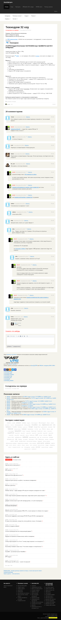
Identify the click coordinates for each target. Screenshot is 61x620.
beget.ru (28, 423)
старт (38, 591)
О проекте (34, 585)
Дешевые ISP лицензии (51, 599)
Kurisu (12, 316)
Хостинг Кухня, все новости (23, 593)
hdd (54, 427)
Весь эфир (7, 565)
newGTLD (11, 433)
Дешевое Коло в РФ (50, 603)
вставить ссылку (22, 336)
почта (31, 445)
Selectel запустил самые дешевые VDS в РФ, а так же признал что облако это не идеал (26, 511)
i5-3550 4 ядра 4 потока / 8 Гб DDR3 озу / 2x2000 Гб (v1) (42, 404)
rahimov (12, 203)
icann (40, 429)
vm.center (25, 439)
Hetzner (41, 365)
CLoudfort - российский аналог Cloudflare (15, 551)
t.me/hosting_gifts (8, 373)
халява (33, 447)
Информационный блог (37, 587)
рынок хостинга (41, 445)
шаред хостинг (27, 449)
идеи (7, 445)
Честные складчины (50, 600)
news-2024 (16, 435)
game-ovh (25, 427)
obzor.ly (27, 435)
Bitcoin (48, 423)
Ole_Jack (13, 163)
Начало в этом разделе (17, 401)
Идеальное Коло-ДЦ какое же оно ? (14, 475)
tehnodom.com (10, 439)
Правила (33, 591)
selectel (25, 437)
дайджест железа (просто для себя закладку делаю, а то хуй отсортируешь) (23, 500)
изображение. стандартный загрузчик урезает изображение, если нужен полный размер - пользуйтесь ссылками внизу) (20, 336)
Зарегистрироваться (8, 585)
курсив (10, 336)
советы (9, 447)
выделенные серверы (23, 443)
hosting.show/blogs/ (8, 572)
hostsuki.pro (30, 429)
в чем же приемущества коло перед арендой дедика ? (18, 531)
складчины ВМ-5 (48, 365)
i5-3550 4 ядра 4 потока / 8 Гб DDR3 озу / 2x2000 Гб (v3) (37, 396)
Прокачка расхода (35, 597)
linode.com (40, 431)
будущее (40, 441)
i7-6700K (36, 429)
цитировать (16, 336)
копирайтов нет (54, 614)
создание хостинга (16, 447)
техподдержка (27, 447)
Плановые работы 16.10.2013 (19, 404)
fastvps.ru (8, 427)
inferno (48, 429)
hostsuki (24, 429)
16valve (12, 117)
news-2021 (45, 433)
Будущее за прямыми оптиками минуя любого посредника (19, 536)
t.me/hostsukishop (8, 371)
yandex (16, 441)
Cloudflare (35, 425)
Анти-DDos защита (50, 587)
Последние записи (17, 459)
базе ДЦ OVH (34, 365)
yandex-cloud (22, 441)
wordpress (51, 439)
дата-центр (40, 443)
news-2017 (23, 433)
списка (37, 56)
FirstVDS (14, 427)
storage (51, 437)
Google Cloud (37, 427)
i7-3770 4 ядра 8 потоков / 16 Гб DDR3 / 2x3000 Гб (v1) (38, 401)
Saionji (12, 153)
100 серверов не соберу (30, 174)
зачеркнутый (12, 336)
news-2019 (34, 433)
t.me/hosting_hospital (9, 374)
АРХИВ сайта (39, 6)
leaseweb (28, 431)
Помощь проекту (48, 6)
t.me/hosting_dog (8, 376)
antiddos (24, 423)
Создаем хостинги (21, 600)
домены (47, 443)
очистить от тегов (27, 336)
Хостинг (15, 19)
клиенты (14, 445)
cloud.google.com (19, 425)
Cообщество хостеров (36, 603)
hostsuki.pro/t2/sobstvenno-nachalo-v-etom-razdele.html (25, 187)
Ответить (28, 117)
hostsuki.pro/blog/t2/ (15, 129)
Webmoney (41, 439)
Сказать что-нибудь (13, 331)
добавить (9, 346)
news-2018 (28, 433)
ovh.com (45, 435)
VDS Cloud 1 (48, 591)
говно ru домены (32, 443)
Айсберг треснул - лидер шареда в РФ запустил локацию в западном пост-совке (25, 490)
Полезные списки (17, 16)
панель (27, 445)
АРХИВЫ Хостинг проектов (37, 602)
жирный (8, 336)
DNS (54, 425)
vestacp (20, 439)
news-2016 (17, 433)
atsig (12, 220)
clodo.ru (12, 425)
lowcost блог (20, 590)
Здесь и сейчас (12, 457)
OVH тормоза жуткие (12, 39)
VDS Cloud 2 (48, 593)
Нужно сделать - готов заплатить (12, 573)
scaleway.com (18, 437)
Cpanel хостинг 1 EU (50, 588)
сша (22, 447)
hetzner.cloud (17, 429)
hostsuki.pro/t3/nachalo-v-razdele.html (23, 197)
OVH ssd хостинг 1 (49, 596)
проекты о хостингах (12, 354)
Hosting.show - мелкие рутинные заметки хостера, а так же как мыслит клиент (23, 570)
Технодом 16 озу (16, 405)
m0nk (17, 56)
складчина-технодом (11, 101)
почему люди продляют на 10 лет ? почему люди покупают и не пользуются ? (24, 541)
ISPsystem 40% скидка (28, 6)
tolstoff (6, 468)
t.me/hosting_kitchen (8, 380)
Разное (33, 16)
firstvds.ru (20, 427)
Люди (11, 6)
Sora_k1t (7, 509)
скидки (47, 445)
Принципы (17, 6)
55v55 (56, 615)
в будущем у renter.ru (20, 248)
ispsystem (18, 431)
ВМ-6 (53, 365)
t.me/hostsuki (7, 379)
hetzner (10, 429)
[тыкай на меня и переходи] (11, 359)
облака (23, 445)
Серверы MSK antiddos (50, 605)
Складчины (7, 16)
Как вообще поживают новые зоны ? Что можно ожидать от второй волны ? (23, 546)
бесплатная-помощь (32, 441)
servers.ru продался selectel (12, 526)
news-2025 (22, 435)
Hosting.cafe (20, 591)
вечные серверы (46, 441)
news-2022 (51, 433)
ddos (40, 425)
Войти (55, 11)
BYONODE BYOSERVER (11, 505)
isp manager (11, 431)
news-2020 (39, 433)
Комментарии (9, 459)
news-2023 (11, 435)
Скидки (26, 16)
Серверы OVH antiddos (50, 602)
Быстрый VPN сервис (22, 585)
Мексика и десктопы (10, 485)
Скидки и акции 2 (21, 588)
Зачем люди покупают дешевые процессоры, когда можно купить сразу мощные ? (25, 495)
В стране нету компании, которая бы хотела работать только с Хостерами (23, 521)
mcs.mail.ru (49, 431)
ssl (40, 437)
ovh (36, 435)
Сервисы (7, 19)
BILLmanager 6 (42, 423)
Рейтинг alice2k (35, 593)
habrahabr (50, 427)
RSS (18, 388)
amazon (18, 423)
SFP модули (8, 556)
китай (10, 445)
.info (56, 616)
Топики (6, 6)
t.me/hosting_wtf (7, 377)
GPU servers (8, 470)
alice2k (8, 104)
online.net (32, 435)
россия (35, 445)
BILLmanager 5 (34, 423)
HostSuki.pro (8, 2)
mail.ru (45, 431)
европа (53, 443)
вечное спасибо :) (13, 364)
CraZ (12, 145)
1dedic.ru (9, 423)
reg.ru (50, 435)
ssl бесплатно (45, 437)
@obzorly (33, 605)
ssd (38, 437)
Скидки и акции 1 (21, 587)
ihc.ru (44, 429)
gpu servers (44, 427)
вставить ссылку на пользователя (24, 336)
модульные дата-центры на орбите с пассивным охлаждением (20, 480)
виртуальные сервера (11, 443)
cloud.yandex (27, 425)
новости (19, 445)
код (18, 336)
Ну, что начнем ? (16, 414)
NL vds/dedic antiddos (50, 594)
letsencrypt (33, 431)
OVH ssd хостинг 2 (49, 597)
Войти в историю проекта (37, 588)
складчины (52, 445)
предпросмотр (16, 346)
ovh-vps (40, 435)
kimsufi (23, 431)
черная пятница (44, 447)
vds (16, 439)
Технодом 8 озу (15, 402)
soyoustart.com (32, 437)
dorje (13, 137)
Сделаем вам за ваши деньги (12, 465)
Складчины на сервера (12, 30)
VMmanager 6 (31, 439)
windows (46, 439)
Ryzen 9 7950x (11, 437)
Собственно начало (16, 396)
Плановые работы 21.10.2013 (19, 407)
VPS (36, 439)
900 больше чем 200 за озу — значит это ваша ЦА (17, 561)
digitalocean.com (47, 425)
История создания (36, 590)
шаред (50, 447)
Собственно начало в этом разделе (20, 398)
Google (30, 427)
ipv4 (52, 429)
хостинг (38, 447)
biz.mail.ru (7, 425)
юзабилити (34, 449)
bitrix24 (52, 423)
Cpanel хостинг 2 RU (50, 590)
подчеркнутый (14, 336)
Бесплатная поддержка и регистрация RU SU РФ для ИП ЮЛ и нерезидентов (24, 516)
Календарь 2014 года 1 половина (20, 408)
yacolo (12, 441)
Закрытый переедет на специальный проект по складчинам (26, 411)
